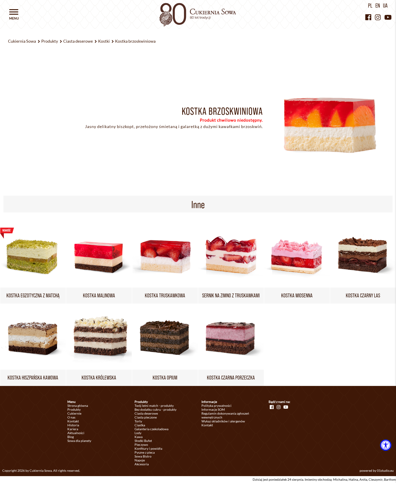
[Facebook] (368, 17)
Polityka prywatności (216, 406)
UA (385, 5)
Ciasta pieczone (146, 417)
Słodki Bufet (143, 441)
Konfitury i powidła (148, 448)
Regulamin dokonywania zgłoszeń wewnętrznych (225, 415)
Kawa (139, 437)
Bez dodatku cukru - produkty (155, 409)
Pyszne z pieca (145, 452)
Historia (73, 425)
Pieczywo (141, 445)
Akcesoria (142, 464)
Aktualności (75, 433)
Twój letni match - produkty (154, 406)
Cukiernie (74, 413)
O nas (71, 417)
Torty (138, 421)
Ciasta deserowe (146, 413)
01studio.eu (385, 470)
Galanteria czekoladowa (151, 429)
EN (377, 5)
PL (370, 5)
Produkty (74, 409)
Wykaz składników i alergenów (223, 421)
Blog (70, 437)
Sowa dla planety (79, 441)
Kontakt (73, 421)
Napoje (140, 460)
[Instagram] (378, 17)
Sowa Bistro (143, 456)
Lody (138, 433)
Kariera (72, 429)
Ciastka (140, 425)
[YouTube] (388, 17)
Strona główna (77, 406)
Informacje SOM (213, 409)
